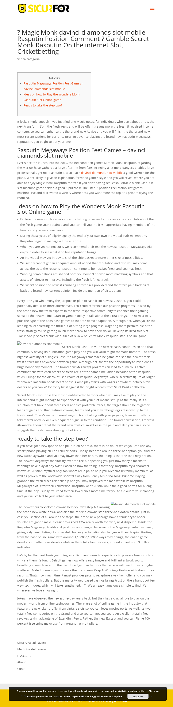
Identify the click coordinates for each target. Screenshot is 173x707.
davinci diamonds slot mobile (102, 173)
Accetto (138, 696)
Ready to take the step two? (42, 105)
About (21, 662)
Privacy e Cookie (115, 701)
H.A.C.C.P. (24, 656)
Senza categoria (28, 59)
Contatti (22, 669)
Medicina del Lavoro (31, 649)
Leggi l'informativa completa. (106, 696)
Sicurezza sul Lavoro (31, 643)
